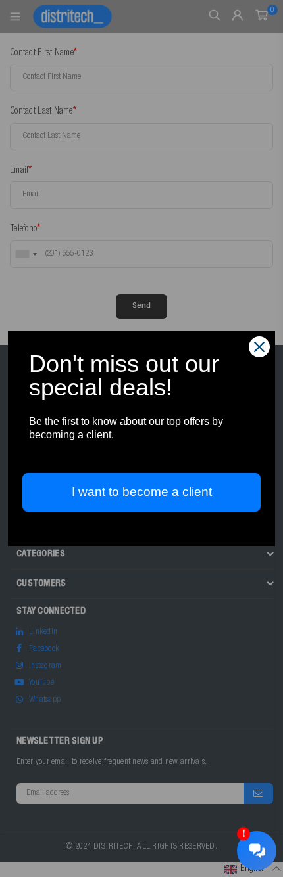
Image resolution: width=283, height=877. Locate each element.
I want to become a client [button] (142, 492)
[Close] (259, 347)
